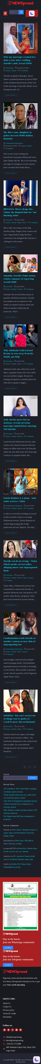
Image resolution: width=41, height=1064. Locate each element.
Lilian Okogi (9, 68)
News (24, 223)
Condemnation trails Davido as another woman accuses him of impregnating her (20, 641)
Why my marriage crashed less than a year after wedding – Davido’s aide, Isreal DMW (20, 60)
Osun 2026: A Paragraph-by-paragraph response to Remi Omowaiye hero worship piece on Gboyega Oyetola (20, 804)
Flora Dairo (9, 220)
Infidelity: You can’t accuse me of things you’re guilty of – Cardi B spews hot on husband (20, 718)
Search (6, 774)
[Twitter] (8, 1029)
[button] (5, 13)
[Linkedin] (20, 1029)
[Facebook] (4, 1029)
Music (20, 364)
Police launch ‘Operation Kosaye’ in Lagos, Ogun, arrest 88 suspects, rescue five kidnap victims (20, 833)
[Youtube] (16, 1029)
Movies (20, 436)
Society (20, 289)
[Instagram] (12, 1029)
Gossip (8, 71)
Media (19, 223)
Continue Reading (11, 94)
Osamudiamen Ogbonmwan (14, 143)
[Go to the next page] (35, 767)
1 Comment (9, 580)
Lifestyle (13, 71)
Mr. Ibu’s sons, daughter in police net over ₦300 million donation (18, 135)
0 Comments (24, 71)
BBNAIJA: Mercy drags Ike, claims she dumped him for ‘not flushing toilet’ (20, 212)
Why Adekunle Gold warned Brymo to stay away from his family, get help (18, 353)
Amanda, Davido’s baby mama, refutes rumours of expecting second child (20, 278)
